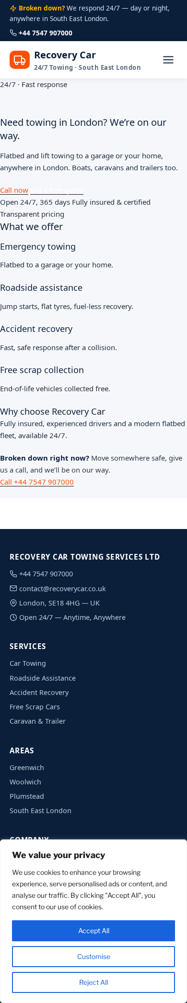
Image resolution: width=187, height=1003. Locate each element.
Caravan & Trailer (38, 721)
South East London (40, 810)
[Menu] (168, 60)
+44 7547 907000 (45, 32)
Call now (14, 190)
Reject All (93, 982)
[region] (93, 921)
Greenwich (27, 767)
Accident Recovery (39, 692)
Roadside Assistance (43, 678)
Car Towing (28, 663)
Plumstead (27, 796)
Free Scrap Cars (35, 706)
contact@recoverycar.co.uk (62, 588)
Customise (93, 956)
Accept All (93, 930)
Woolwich (25, 781)
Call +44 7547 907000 (37, 481)
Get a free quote (56, 190)
